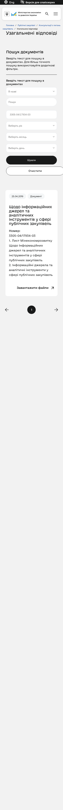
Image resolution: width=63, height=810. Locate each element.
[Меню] (55, 14)
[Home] (22, 14)
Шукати (31, 160)
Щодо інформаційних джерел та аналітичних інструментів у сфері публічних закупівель (30, 215)
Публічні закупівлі (26, 25)
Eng (11, 2)
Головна (10, 25)
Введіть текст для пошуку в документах (25, 82)
